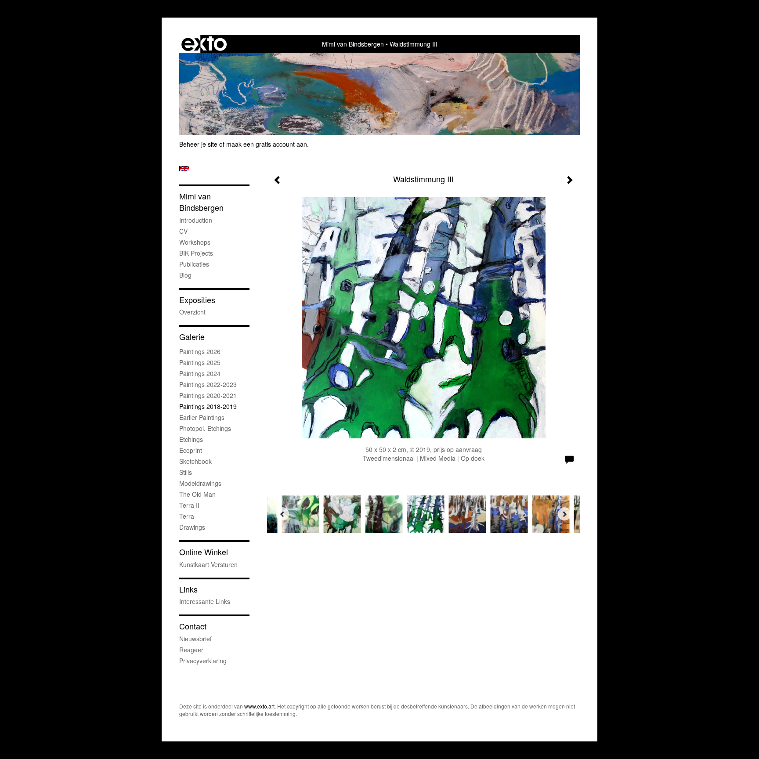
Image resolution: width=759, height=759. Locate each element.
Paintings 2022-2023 (208, 384)
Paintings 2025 (199, 362)
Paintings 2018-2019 (208, 406)
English (184, 168)
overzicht (192, 311)
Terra (186, 516)
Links (188, 589)
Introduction (195, 220)
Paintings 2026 (199, 351)
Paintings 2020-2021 (208, 395)
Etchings (191, 439)
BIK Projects (196, 253)
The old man (197, 494)
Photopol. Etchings (205, 428)
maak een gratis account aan (266, 144)
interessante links (204, 601)
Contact (192, 626)
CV (183, 231)
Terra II (189, 505)
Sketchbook (195, 461)
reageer (191, 649)
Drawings (192, 527)
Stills (185, 472)
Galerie (192, 336)
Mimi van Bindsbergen (353, 44)
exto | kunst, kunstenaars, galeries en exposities (204, 44)
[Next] (564, 513)
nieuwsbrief (195, 638)
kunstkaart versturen (208, 564)
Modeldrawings (200, 483)
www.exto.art (259, 706)
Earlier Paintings (201, 417)
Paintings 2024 (199, 373)
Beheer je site (198, 144)
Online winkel (203, 551)
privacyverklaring (203, 660)
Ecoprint (190, 450)
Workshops (194, 242)
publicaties (194, 264)
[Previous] (282, 513)
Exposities (197, 299)
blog (185, 275)
